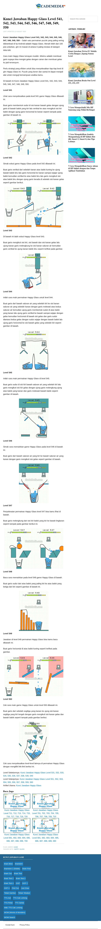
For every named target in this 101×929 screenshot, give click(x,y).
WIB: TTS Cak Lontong (13, 908)
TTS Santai (19, 903)
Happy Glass (19, 849)
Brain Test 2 (9, 878)
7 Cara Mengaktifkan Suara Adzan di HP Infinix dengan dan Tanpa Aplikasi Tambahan (83, 168)
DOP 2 (25, 883)
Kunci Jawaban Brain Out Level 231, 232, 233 (81, 81)
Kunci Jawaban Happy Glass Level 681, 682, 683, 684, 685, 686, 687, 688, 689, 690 (45, 837)
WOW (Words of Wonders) (14, 912)
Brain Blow (8, 864)
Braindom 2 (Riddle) (12, 869)
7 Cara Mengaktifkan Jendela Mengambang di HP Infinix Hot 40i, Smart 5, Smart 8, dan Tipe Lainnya (81, 138)
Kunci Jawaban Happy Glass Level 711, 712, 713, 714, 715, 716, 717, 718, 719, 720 (17, 813)
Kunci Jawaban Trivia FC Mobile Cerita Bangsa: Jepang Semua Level (82, 53)
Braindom (19, 864)
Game (16, 847)
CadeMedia (50, 6)
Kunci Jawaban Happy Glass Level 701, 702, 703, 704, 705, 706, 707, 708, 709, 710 (45, 813)
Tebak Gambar (10, 893)
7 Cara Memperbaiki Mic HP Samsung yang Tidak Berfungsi (81, 108)
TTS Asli (7, 898)
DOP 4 (6, 888)
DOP (18, 883)
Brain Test (18, 873)
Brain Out (8, 873)
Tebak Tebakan (24, 893)
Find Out (15, 888)
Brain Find (26, 869)
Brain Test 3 (20, 878)
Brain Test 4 (9, 883)
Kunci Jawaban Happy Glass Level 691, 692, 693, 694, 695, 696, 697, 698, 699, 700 (17, 837)
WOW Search (9, 917)
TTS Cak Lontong (20, 898)
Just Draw (25, 888)
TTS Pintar (8, 903)
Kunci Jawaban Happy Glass (28, 785)
